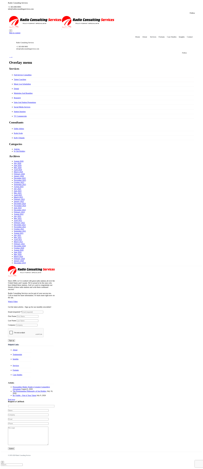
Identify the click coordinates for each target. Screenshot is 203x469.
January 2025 (19, 201)
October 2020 (19, 248)
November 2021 (20, 227)
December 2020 (20, 246)
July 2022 (17, 216)
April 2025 (18, 195)
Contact (190, 37)
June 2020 (17, 252)
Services (153, 37)
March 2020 (18, 256)
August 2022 (18, 214)
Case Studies (171, 37)
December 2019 (20, 263)
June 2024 (17, 208)
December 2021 (20, 225)
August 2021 (18, 233)
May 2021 (17, 237)
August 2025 (18, 187)
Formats (162, 37)
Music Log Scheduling (22, 84)
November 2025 (20, 180)
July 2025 (17, 189)
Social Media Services (22, 107)
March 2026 (18, 172)
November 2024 (20, 206)
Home (137, 37)
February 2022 (19, 223)
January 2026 (19, 176)
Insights (182, 37)
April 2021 (18, 240)
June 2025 (17, 191)
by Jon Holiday (19, 151)
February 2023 (19, 212)
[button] (13, 302)
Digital (16, 89)
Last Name (12, 321)
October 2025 (19, 182)
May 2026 (17, 168)
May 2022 (17, 218)
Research (17, 98)
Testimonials (17, 354)
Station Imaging (20, 112)
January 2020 (19, 261)
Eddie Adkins (19, 129)
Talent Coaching (20, 79)
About (144, 37)
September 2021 (20, 231)
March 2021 (18, 242)
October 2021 (19, 229)
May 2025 (17, 193)
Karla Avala (18, 133)
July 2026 (17, 163)
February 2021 (19, 244)
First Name (12, 316)
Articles (17, 149)
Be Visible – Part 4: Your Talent (24, 395)
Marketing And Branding (23, 93)
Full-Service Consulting (22, 75)
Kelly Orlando (19, 138)
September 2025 (20, 185)
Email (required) (14, 312)
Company (12, 325)
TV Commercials (20, 116)
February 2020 (19, 259)
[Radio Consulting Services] (61, 28)
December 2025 (20, 178)
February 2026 (19, 174)
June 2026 (17, 165)
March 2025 (18, 197)
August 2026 (18, 161)
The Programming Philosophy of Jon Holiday (30, 391)
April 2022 (18, 221)
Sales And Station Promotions (25, 102)
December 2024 (20, 204)
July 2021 (17, 235)
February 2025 (19, 199)
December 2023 (20, 210)
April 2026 (18, 170)
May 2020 (17, 254)
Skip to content (14, 33)
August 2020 (18, 250)
